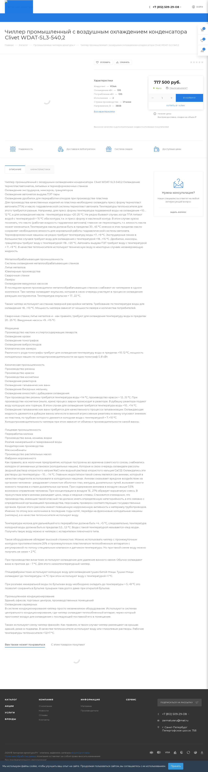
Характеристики (40, 169)
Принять (176, 766)
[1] (191, 62)
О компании (45, 706)
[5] (202, 62)
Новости (44, 710)
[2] (193, 62)
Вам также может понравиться (25, 644)
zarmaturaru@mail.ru (175, 720)
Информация (90, 699)
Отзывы (43, 715)
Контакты (44, 719)
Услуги (10, 712)
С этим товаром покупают (68, 644)
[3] (196, 62)
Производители (89, 710)
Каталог (11, 699)
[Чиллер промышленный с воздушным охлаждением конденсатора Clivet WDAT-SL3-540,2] (46, 100)
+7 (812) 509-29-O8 (166, 7)
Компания (46, 699)
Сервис (131, 699)
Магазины (86, 706)
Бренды (10, 719)
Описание (15, 169)
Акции (9, 706)
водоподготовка (80, 752)
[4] (199, 62)
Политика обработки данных (21, 756)
